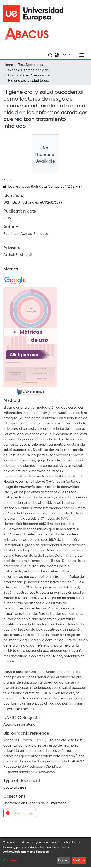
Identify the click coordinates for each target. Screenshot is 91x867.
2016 (7, 218)
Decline (63, 860)
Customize (10, 860)
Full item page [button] (21, 813)
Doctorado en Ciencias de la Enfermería (30, 75)
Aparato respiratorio (19, 724)
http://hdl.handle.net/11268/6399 (37, 202)
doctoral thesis (15, 787)
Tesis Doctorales (30, 64)
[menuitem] (56, 54)
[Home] (35, 13)
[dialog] (45, 852)
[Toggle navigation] (81, 55)
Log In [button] (66, 55)
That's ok (79, 860)
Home (8, 64)
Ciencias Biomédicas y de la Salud (30, 70)
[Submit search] (50, 54)
